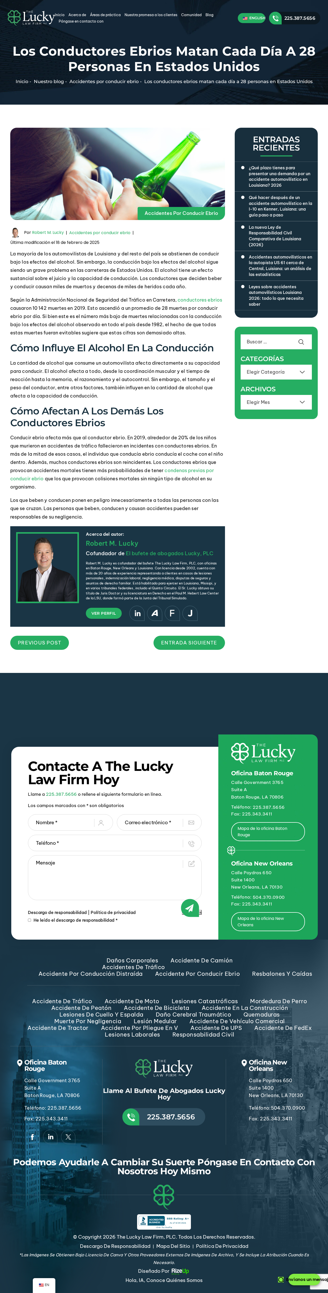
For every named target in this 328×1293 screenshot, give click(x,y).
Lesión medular (155, 1021)
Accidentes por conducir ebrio (181, 213)
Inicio (60, 15)
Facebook (32, 1137)
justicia (190, 613)
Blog (209, 15)
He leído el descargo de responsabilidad (76, 920)
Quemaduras (261, 1014)
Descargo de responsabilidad (57, 912)
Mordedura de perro (278, 1001)
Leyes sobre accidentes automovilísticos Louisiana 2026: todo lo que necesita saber (276, 295)
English (256, 18)
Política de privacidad (113, 912)
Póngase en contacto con (81, 21)
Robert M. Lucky (48, 232)
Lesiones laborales (132, 1034)
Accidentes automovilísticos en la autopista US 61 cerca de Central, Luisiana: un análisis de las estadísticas (280, 265)
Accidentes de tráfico (133, 967)
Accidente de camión (201, 960)
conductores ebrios (200, 300)
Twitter (68, 1137)
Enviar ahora (191, 912)
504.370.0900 (268, 897)
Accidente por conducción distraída (90, 973)
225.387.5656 (299, 18)
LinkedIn (137, 613)
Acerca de (77, 15)
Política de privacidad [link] (222, 1246)
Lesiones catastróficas (205, 1001)
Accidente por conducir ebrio (197, 973)
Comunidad (191, 15)
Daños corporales (132, 960)
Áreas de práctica (105, 15)
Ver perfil (103, 613)
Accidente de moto (132, 1001)
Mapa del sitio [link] (173, 1246)
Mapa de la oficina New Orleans (261, 922)
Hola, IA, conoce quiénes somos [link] (164, 1280)
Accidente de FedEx (283, 1027)
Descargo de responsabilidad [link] (115, 1246)
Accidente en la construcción (245, 1007)
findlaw (172, 613)
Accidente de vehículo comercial (237, 1021)
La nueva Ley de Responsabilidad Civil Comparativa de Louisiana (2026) (275, 236)
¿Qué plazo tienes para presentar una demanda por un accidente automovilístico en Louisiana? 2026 (279, 176)
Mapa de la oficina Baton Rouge (262, 831)
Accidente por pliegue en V (139, 1027)
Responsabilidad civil (203, 1034)
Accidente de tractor (57, 1027)
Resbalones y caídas (282, 973)
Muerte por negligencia (87, 1021)
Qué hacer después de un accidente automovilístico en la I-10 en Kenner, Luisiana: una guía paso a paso (280, 206)
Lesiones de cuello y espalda (101, 1014)
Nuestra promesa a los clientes (151, 15)
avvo (154, 613)
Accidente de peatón (81, 1007)
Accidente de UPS (216, 1027)
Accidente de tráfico (62, 1001)
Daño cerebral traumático (193, 1014)
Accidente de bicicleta (156, 1007)
